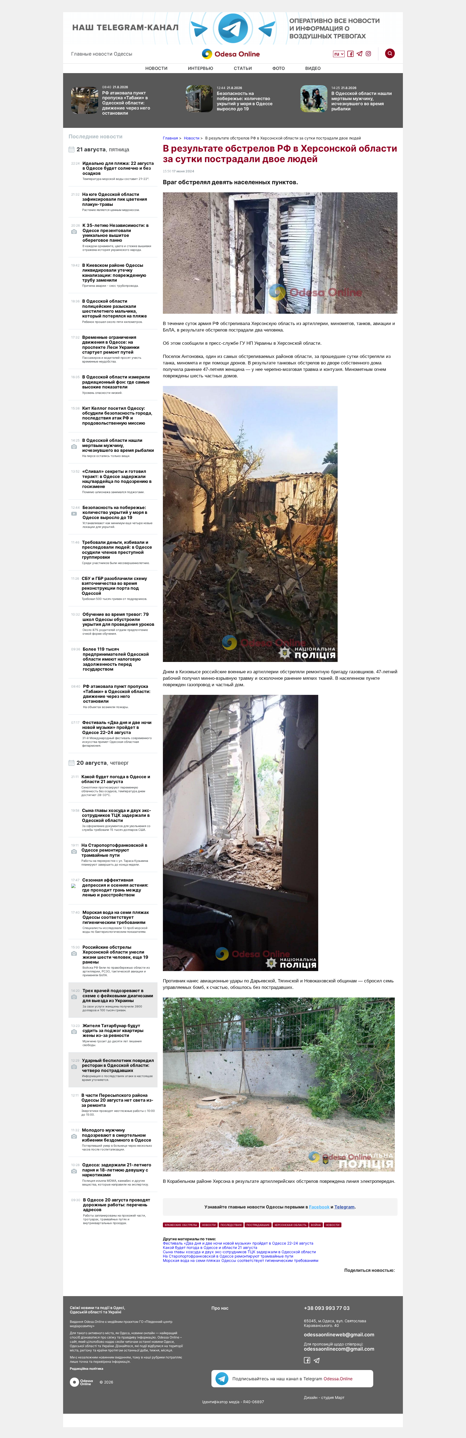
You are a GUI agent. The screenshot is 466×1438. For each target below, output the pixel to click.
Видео (313, 68)
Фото (278, 68)
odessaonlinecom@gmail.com (339, 1349)
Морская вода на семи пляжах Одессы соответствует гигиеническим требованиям (240, 1260)
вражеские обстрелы (181, 1225)
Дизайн (310, 1397)
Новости (156, 68)
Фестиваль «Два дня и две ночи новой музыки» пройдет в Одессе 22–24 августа (238, 1243)
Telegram (344, 1207)
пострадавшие (258, 1225)
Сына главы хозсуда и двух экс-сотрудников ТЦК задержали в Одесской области (239, 1251)
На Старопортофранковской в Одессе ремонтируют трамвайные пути (228, 1256)
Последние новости (95, 136)
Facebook (319, 1207)
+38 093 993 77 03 (327, 1308)
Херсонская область (291, 1225)
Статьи (243, 68)
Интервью (200, 68)
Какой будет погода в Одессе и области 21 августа (210, 1247)
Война (316, 1225)
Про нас (219, 1308)
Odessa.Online (338, 1378)
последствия (231, 1225)
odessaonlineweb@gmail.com (339, 1334)
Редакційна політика (86, 1369)
